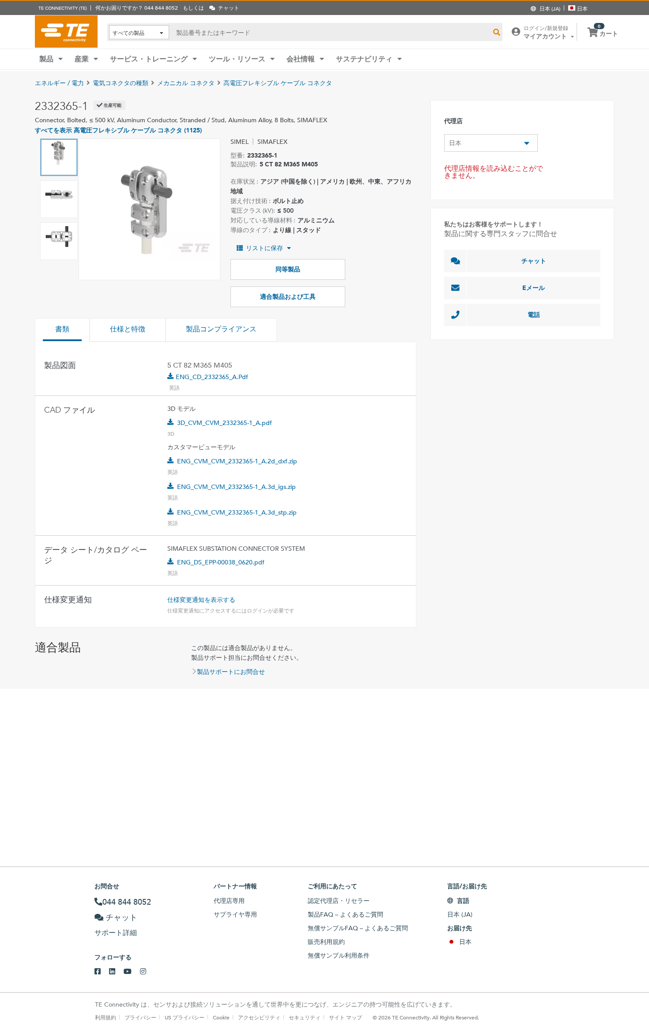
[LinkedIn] (116, 972)
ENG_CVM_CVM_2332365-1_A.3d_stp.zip (237, 512)
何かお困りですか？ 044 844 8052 (136, 7)
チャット (533, 261)
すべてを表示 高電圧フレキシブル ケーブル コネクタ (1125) (118, 130)
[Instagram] (147, 972)
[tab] (62, 330)
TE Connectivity (66, 31)
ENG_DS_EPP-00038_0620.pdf (220, 562)
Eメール (533, 288)
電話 (534, 315)
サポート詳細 (115, 932)
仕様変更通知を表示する (201, 600)
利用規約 (105, 1017)
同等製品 (287, 269)
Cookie (221, 1017)
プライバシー (140, 1017)
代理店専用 (229, 901)
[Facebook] (101, 972)
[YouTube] (132, 972)
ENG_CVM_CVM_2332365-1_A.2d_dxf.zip (237, 461)
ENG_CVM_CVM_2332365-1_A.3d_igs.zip (236, 487)
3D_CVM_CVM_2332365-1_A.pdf (224, 423)
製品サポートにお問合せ (231, 672)
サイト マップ (345, 1017)
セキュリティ (305, 1017)
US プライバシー (184, 1017)
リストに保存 (264, 248)
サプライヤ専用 (235, 914)
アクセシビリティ (259, 1017)
